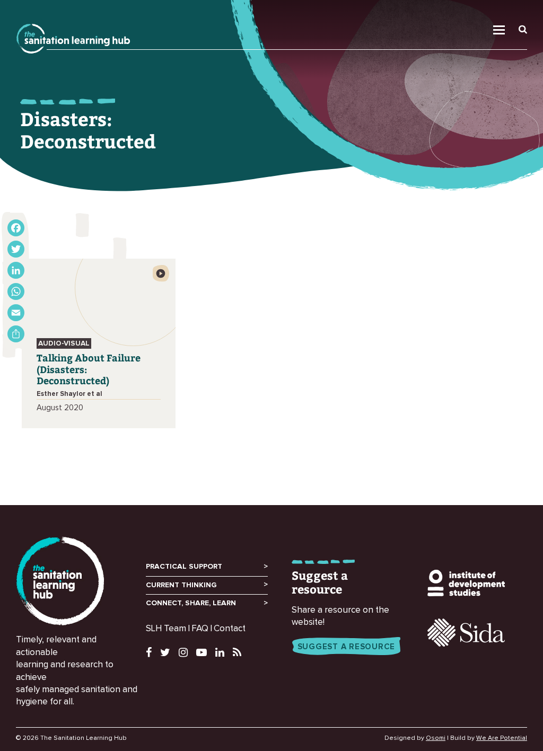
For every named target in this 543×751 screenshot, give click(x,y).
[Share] (16, 333)
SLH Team (166, 628)
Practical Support (184, 566)
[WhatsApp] (16, 291)
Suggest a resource (346, 647)
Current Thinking (181, 585)
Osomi (435, 738)
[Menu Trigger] (505, 14)
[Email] (16, 312)
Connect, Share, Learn (191, 603)
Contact (230, 628)
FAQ (199, 628)
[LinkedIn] (16, 270)
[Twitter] (16, 249)
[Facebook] (16, 227)
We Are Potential (501, 738)
